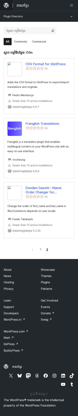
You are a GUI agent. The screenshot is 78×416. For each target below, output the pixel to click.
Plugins (45, 282)
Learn (7, 300)
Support (9, 307)
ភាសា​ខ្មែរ (17, 366)
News (7, 276)
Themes (46, 276)
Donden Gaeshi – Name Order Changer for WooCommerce (43, 190)
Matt (9, 337)
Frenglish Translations (42, 123)
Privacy (9, 289)
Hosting (9, 282)
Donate (47, 313)
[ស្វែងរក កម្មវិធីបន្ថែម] (52, 30)
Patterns (46, 289)
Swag (46, 319)
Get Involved (49, 300)
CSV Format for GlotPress (46, 64)
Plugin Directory (13, 16)
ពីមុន (32, 249)
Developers (11, 313)
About (8, 269)
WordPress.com (16, 331)
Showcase (48, 269)
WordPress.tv (14, 319)
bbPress (11, 344)
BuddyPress (13, 350)
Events (45, 307)
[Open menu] (72, 5)
